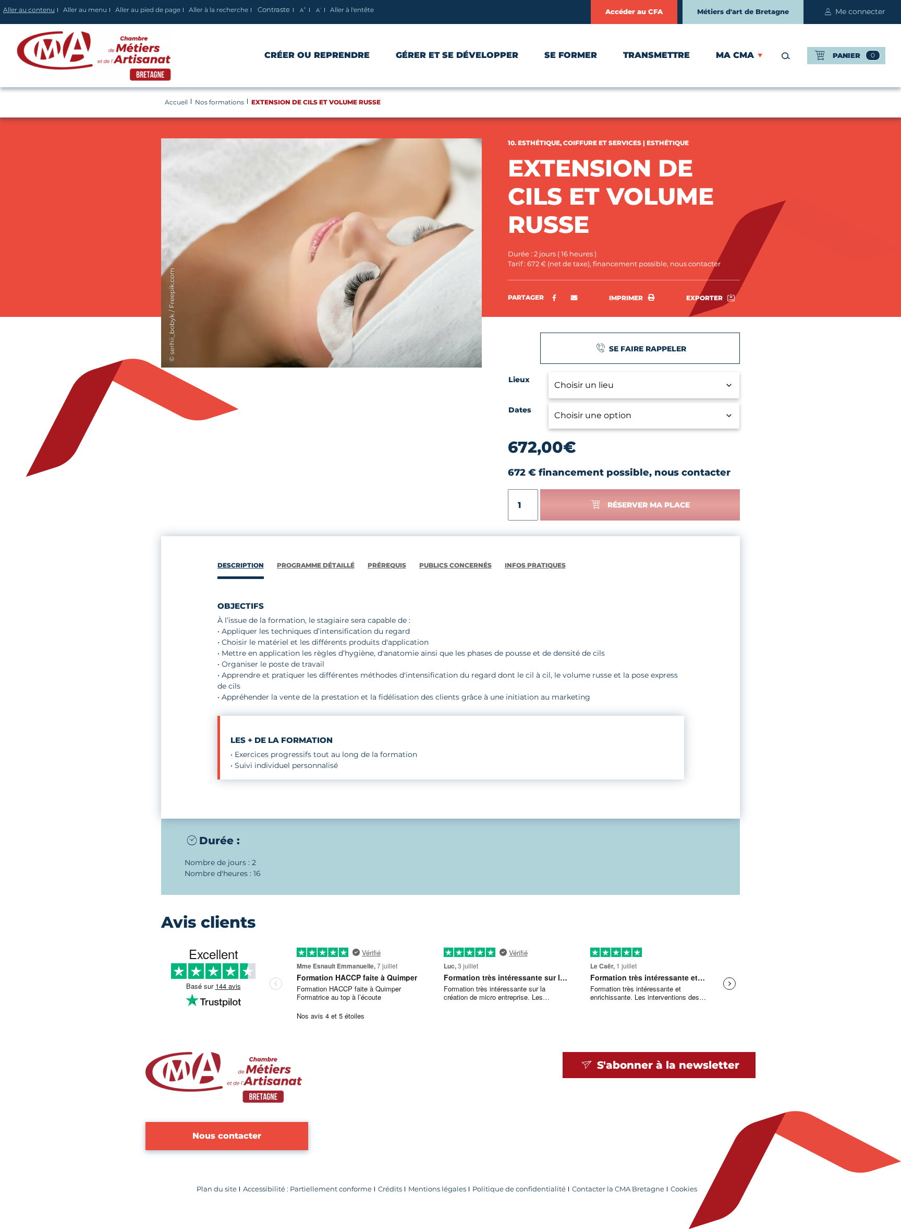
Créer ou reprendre (317, 55)
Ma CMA (735, 55)
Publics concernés (455, 565)
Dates (519, 410)
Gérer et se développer (457, 55)
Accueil (176, 102)
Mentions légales (437, 1189)
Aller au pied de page (147, 10)
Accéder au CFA (634, 11)
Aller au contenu (29, 10)
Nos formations (219, 102)
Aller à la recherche (218, 10)
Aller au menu (85, 10)
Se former (570, 55)
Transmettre (656, 55)
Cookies (684, 1189)
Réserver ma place (648, 505)
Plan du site (217, 1189)
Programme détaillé (316, 565)
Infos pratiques (535, 565)
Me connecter (860, 11)
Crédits (390, 1189)
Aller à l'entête (352, 10)
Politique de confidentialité (519, 1189)
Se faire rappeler (646, 348)
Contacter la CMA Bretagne (618, 1189)
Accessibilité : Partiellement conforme (307, 1189)
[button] (574, 298)
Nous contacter (226, 1136)
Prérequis (387, 565)
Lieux (519, 379)
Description (240, 565)
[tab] (240, 566)
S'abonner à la (666, 1065)
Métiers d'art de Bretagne (743, 11)
